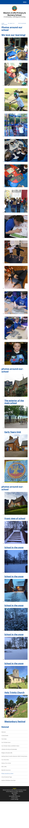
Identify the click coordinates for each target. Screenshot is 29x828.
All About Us (11, 23)
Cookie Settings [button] (14, 799)
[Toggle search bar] (3, 2)
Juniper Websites (19, 791)
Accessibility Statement (14, 796)
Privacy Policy (14, 797)
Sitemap (15, 794)
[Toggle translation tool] (6, 2)
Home (2, 23)
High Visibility (14, 793)
